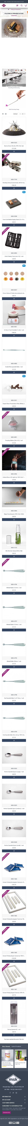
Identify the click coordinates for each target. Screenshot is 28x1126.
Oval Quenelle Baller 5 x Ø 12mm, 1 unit (14, 698)
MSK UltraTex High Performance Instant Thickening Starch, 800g (7, 1064)
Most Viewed (6, 1046)
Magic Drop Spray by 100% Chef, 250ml (14, 514)
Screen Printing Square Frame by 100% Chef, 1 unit (14, 992)
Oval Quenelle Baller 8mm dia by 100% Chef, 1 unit (14, 735)
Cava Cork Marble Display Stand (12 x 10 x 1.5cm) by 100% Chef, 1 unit (14, 219)
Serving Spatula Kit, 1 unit (14, 1029)
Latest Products (16, 1046)
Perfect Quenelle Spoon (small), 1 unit (14, 845)
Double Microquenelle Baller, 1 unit (14, 367)
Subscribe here (6, 1112)
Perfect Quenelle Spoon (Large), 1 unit (14, 771)
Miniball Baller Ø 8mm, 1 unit (14, 661)
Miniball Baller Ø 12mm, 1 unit (14, 587)
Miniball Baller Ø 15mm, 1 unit (14, 624)
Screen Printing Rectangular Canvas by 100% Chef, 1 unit (14, 882)
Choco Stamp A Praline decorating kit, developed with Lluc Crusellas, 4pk (14, 293)
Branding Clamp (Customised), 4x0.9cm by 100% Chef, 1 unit (14, 182)
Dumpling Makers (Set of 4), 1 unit (14, 440)
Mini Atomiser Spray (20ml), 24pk (14, 551)
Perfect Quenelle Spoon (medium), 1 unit (14, 808)
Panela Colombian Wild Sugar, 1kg (20, 1063)
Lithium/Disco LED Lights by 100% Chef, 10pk (14, 477)
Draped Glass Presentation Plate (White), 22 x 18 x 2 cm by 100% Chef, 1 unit (14, 403)
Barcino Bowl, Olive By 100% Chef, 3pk (14, 146)
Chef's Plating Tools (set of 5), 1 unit (14, 256)
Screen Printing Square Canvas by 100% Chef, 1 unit (14, 956)
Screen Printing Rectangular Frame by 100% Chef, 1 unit (14, 919)
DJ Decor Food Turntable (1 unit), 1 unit (14, 330)
